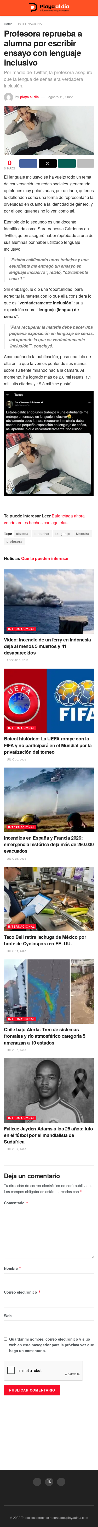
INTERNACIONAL (31, 23)
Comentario (16, 1202)
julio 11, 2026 (16, 1149)
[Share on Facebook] (28, 163)
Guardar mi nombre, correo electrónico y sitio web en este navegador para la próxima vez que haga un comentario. (51, 1344)
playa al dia (29, 96)
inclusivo (41, 533)
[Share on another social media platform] (85, 163)
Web (8, 1315)
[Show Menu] (6, 8)
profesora (14, 541)
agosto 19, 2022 (60, 96)
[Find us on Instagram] (61, 1482)
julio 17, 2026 (16, 951)
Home (8, 23)
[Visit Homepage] (49, 8)
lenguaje (62, 533)
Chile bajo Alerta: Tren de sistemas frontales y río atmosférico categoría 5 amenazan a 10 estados (44, 1036)
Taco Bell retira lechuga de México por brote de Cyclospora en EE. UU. (45, 940)
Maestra (82, 533)
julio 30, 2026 (16, 759)
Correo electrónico (22, 1292)
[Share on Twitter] (48, 163)
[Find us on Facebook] (37, 1482)
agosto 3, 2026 (17, 660)
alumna (22, 533)
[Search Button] (92, 8)
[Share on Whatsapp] (67, 163)
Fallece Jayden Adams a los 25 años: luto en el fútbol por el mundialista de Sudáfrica (48, 1135)
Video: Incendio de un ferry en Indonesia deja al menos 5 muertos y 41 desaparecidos (47, 646)
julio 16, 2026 (16, 1050)
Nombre (12, 1268)
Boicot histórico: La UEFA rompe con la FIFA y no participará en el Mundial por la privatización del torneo (48, 745)
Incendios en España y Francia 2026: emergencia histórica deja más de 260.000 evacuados (49, 844)
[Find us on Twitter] (49, 1482)
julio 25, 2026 (16, 858)
